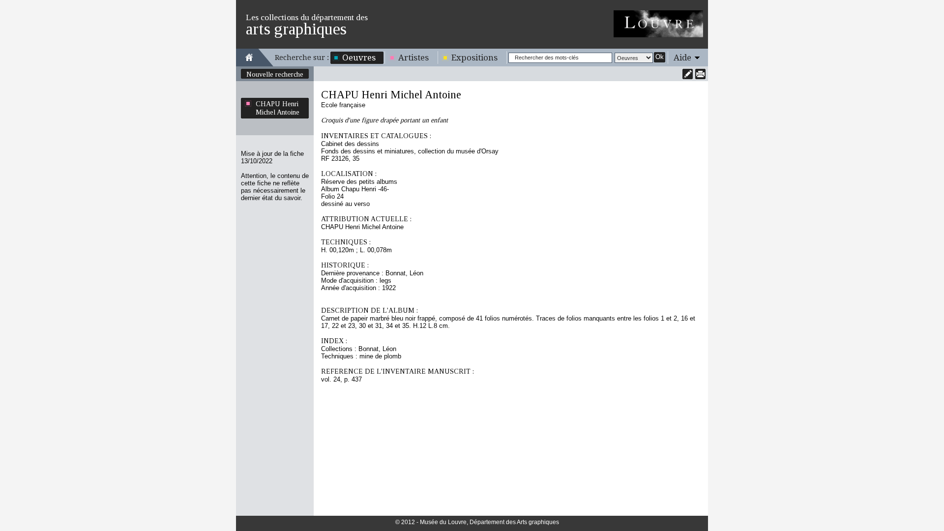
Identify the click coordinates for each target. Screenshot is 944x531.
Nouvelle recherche (274, 74)
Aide (682, 57)
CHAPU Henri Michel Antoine (277, 108)
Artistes (413, 57)
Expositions (474, 57)
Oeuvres (359, 57)
